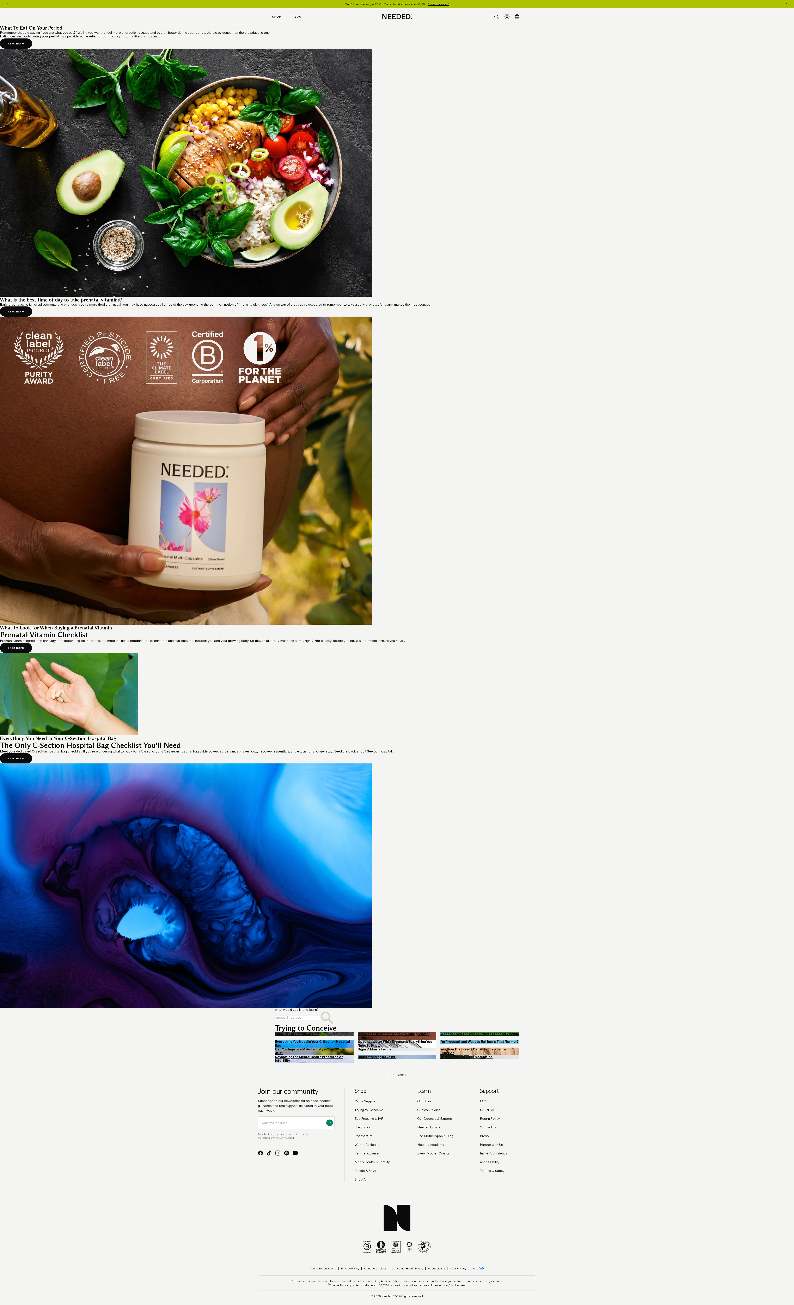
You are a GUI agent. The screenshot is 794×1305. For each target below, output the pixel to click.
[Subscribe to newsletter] (329, 1123)
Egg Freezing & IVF (369, 1119)
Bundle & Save (365, 1171)
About (298, 16)
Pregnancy (363, 1127)
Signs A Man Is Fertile (374, 1049)
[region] (397, 4)
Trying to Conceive (369, 1110)
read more (16, 43)
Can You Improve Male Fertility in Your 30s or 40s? (310, 1051)
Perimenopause (367, 1153)
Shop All (361, 1179)
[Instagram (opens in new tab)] (277, 1153)
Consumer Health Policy (407, 1268)
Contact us (488, 1127)
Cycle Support (365, 1101)
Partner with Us (491, 1145)
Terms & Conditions (323, 1268)
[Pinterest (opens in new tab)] (286, 1153)
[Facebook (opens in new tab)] (260, 1153)
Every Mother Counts (433, 1153)
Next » (402, 1075)
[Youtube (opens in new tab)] (295, 1153)
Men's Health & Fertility (372, 1162)
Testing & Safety (492, 1171)
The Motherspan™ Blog (435, 1136)
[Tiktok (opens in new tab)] (269, 1153)
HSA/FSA (487, 1110)
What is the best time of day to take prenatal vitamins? (393, 1036)
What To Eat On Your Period (297, 1034)
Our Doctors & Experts (434, 1119)
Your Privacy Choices (464, 1268)
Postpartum (363, 1136)
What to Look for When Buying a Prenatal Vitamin (479, 1034)
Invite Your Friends (493, 1153)
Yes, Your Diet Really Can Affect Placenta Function (473, 1051)
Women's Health (367, 1145)
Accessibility (489, 1162)
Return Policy (490, 1119)
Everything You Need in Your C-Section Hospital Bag (312, 1043)
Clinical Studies (429, 1110)
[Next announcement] (786, 4)
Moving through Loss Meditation (466, 1057)
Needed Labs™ (429, 1127)
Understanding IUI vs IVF (377, 1057)
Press (484, 1136)
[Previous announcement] (7, 4)
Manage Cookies (375, 1268)
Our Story (424, 1101)
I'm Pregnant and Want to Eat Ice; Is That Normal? (479, 1042)
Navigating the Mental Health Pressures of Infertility (309, 1059)
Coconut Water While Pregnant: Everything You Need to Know (395, 1043)
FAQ (483, 1101)
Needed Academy (430, 1145)
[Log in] (507, 17)
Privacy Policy (350, 1268)
